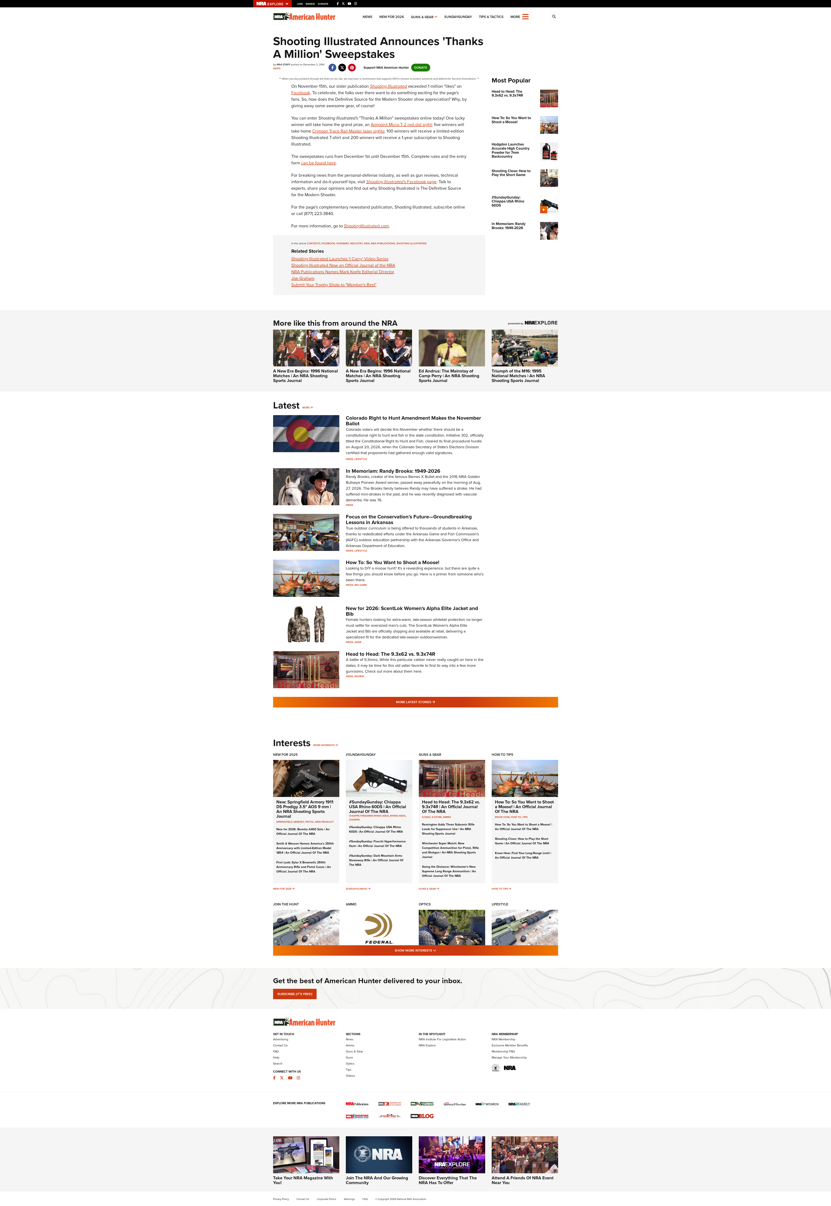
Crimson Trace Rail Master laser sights (348, 131)
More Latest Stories (433, 701)
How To (516, 817)
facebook (328, 243)
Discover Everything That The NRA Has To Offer (448, 1180)
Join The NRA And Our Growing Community (377, 1180)
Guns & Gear (422, 17)
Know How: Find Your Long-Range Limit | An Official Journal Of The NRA (523, 855)
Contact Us (280, 1045)
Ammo (447, 817)
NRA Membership (503, 1039)
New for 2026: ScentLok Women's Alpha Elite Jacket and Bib (412, 611)
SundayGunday (458, 16)
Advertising (280, 1039)
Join (300, 4)
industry (356, 243)
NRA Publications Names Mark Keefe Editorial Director (342, 272)
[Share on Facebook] (332, 65)
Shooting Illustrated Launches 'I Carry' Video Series (339, 259)
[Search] (554, 17)
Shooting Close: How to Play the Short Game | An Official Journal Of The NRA (522, 841)
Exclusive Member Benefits (510, 1045)
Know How (502, 817)
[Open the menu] (525, 16)
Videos (350, 1075)
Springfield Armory (290, 822)
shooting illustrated (411, 243)
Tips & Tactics (491, 16)
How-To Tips (502, 754)
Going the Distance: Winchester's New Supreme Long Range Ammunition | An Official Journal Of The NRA (449, 871)
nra (367, 243)
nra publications (383, 243)
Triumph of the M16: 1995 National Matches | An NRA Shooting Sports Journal (518, 376)
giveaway (342, 243)
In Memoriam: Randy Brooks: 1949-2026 (393, 471)
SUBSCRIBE (294, 994)
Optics (425, 904)
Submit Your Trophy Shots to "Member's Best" (334, 285)
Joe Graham (302, 278)
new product (324, 822)
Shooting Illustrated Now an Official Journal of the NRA (343, 265)
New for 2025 (282, 889)
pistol (309, 822)
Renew (310, 4)
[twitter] (342, 65)
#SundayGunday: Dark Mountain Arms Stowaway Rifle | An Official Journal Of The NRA (376, 860)
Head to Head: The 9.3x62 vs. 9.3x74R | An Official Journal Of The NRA (451, 807)
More (306, 408)
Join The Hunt (286, 904)
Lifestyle (360, 459)
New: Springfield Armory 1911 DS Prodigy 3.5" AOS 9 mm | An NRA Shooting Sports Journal (304, 809)
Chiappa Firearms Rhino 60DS (369, 816)
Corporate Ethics (326, 1199)
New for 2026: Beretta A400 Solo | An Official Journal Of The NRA (303, 831)
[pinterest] (352, 65)
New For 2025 (285, 754)
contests (313, 243)
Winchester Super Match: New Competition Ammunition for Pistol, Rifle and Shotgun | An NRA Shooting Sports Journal (450, 850)
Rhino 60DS (398, 816)
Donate (323, 4)
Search (277, 1063)
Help (276, 1057)
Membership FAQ (503, 1051)
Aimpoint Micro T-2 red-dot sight (401, 124)
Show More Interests (439, 950)
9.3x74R (437, 817)
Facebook (300, 92)
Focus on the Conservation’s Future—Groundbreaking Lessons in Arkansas (409, 519)
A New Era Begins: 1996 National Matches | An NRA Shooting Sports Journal (305, 376)
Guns (349, 1057)
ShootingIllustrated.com (366, 226)
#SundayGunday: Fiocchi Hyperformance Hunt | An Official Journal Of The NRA (377, 843)
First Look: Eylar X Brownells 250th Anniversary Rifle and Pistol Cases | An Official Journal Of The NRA (303, 867)
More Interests (324, 745)
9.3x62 (426, 817)
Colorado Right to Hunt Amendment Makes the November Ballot (413, 420)
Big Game (360, 585)
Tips (525, 817)
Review (359, 676)
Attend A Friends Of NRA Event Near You (523, 1180)
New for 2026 (391, 16)
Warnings (349, 1199)
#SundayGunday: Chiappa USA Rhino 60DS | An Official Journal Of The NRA (377, 807)
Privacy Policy (281, 1199)
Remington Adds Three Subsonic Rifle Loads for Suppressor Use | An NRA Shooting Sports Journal (448, 829)
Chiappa (354, 820)
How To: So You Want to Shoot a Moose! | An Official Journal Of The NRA (524, 807)
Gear (357, 642)
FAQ (276, 1051)
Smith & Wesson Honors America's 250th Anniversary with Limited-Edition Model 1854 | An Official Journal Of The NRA (305, 848)
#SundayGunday (361, 754)
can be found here (318, 163)
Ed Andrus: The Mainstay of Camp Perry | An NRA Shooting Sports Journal (449, 376)
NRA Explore (427, 1045)
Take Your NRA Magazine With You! (303, 1180)
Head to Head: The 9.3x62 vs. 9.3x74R (390, 654)
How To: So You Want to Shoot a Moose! (392, 562)
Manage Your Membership (509, 1057)
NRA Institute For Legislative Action (442, 1039)
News (367, 16)
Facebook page (401, 181)
